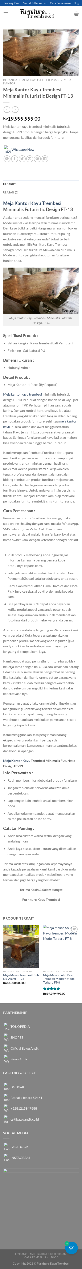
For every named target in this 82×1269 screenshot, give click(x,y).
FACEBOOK (20, 1147)
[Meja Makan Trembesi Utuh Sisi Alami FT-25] (21, 946)
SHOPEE (17, 1037)
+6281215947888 (24, 1108)
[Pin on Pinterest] (37, 158)
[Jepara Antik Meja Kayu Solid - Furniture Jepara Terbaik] (41, 14)
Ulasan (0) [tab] (11, 192)
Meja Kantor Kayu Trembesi (32, 203)
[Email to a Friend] (29, 158)
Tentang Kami (11, 3)
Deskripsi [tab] (10, 184)
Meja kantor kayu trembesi (22, 394)
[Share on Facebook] (14, 158)
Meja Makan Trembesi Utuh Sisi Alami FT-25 (21, 977)
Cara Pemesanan (60, 3)
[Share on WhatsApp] (7, 158)
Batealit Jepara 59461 (26, 1098)
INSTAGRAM (20, 1158)
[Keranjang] (76, 13)
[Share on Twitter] (22, 158)
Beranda (10, 80)
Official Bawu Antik (24, 1048)
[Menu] (5, 14)
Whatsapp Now (23, 149)
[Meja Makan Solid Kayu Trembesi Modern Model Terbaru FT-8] (61, 946)
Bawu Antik (19, 1059)
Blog (76, 3)
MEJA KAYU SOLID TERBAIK (40, 80)
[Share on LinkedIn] (44, 158)
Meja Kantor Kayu (16, 760)
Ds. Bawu (17, 1087)
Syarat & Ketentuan (35, 3)
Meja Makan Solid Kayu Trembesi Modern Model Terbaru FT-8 (59, 978)
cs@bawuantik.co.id (25, 1119)
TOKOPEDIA (20, 1026)
